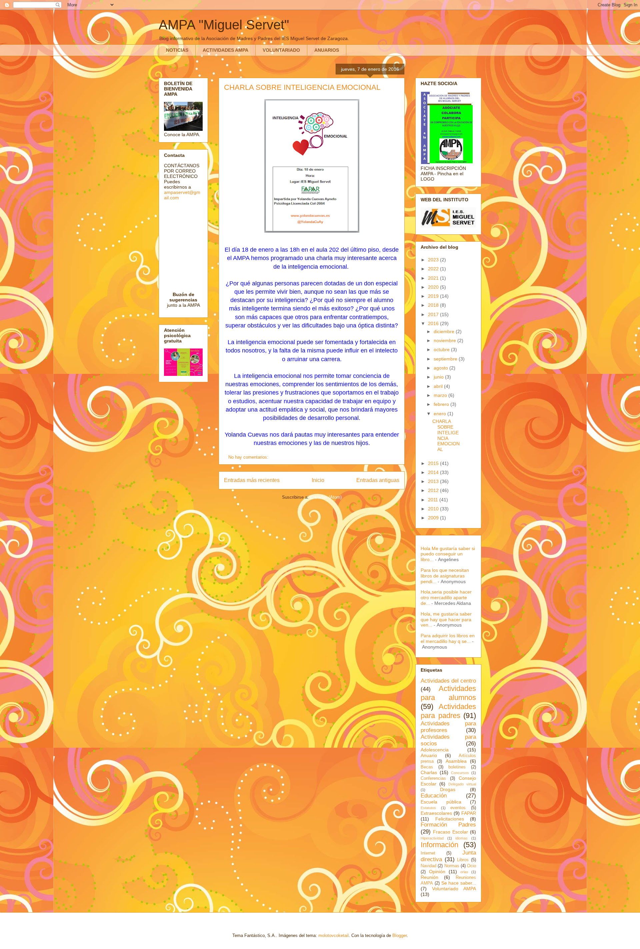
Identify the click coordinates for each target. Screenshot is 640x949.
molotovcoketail (333, 935)
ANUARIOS (326, 50)
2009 (434, 517)
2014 (434, 472)
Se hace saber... (458, 883)
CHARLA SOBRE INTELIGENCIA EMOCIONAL (302, 87)
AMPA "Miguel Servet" (224, 24)
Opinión (437, 871)
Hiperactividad (432, 838)
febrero (442, 404)
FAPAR (468, 813)
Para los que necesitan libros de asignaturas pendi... (445, 575)
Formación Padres (448, 824)
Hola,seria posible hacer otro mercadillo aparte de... (446, 597)
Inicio (318, 480)
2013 (434, 481)
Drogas (447, 789)
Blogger (399, 935)
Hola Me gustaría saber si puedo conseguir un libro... (448, 554)
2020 (434, 287)
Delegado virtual (462, 784)
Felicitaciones (449, 818)
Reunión (429, 877)
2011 (433, 499)
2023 (434, 259)
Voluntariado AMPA (454, 888)
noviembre (445, 340)
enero (440, 413)
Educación (434, 795)
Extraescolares (436, 813)
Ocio (471, 866)
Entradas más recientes (252, 480)
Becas (427, 767)
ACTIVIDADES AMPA (225, 50)
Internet (428, 853)
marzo (441, 395)
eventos (458, 807)
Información (439, 845)
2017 (434, 314)
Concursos (460, 773)
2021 (434, 278)
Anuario (429, 755)
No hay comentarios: (249, 457)
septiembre (446, 359)
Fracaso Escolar (450, 832)
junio (439, 377)
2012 (434, 490)
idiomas (461, 838)
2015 (434, 463)
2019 (434, 296)
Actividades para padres (448, 711)
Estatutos (428, 808)
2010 (434, 508)
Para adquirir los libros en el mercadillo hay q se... (448, 638)
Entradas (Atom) (326, 497)
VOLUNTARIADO (281, 50)
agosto (441, 368)
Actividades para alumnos (448, 693)
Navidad (428, 866)
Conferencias (433, 778)
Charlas (429, 772)
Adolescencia (435, 749)
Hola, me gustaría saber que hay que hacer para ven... (446, 619)
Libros (463, 860)
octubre (442, 349)
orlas (464, 872)
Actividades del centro (448, 681)
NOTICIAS (177, 50)
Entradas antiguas (377, 480)
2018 (434, 305)
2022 (434, 268)
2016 (434, 323)
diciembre (445, 331)
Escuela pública (441, 801)
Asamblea (456, 761)
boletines (457, 767)
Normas (451, 866)
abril (439, 386)
